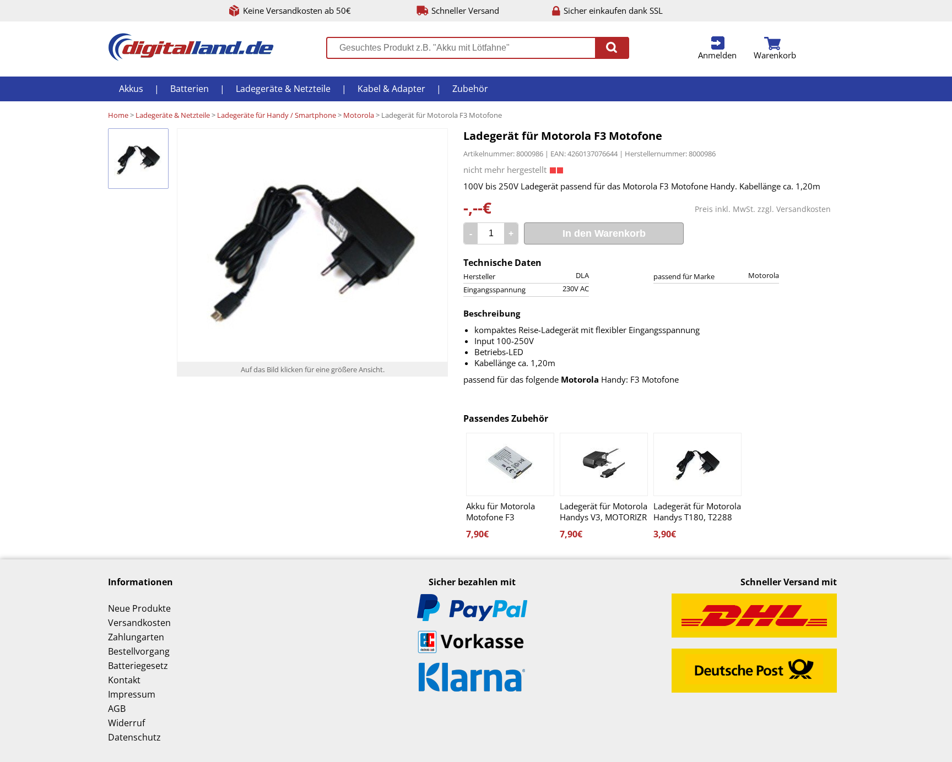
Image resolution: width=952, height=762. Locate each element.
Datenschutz (134, 737)
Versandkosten (803, 209)
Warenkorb (775, 55)
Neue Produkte (139, 608)
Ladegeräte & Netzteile (283, 89)
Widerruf (126, 723)
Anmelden (717, 55)
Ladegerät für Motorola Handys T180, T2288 (697, 511)
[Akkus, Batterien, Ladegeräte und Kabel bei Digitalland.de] (191, 58)
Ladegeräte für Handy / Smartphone (276, 115)
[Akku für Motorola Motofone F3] (510, 464)
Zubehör (470, 89)
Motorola (358, 115)
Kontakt (124, 680)
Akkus (131, 89)
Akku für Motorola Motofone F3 (500, 511)
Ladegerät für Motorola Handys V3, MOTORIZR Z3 (603, 511)
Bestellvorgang (139, 651)
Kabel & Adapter (391, 89)
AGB (117, 709)
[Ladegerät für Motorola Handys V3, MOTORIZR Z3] (604, 464)
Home (118, 115)
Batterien (189, 89)
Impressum (131, 694)
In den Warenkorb (604, 233)
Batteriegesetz (138, 666)
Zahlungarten (136, 637)
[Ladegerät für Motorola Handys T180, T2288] (697, 464)
